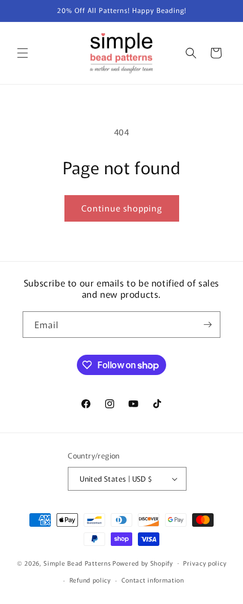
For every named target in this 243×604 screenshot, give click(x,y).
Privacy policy (204, 562)
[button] (22, 53)
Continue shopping (121, 208)
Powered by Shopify (142, 562)
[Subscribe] (207, 324)
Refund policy (90, 579)
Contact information (153, 579)
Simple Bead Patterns (77, 562)
